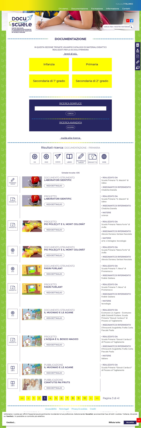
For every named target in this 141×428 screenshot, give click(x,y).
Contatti (126, 9)
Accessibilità (51, 409)
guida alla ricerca (70, 138)
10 (84, 398)
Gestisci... (10, 422)
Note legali (64, 409)
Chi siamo (63, 9)
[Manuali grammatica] (137, 50)
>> (97, 398)
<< (22, 398)
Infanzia (49, 64)
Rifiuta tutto (114, 422)
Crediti (93, 409)
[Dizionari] (137, 45)
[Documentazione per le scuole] (137, 56)
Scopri (70, 127)
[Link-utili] (137, 62)
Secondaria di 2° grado (92, 81)
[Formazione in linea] (137, 67)
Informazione (112, 9)
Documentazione (79, 9)
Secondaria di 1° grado (49, 81)
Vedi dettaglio (54, 186)
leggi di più (70, 54)
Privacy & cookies (79, 409)
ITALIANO (128, 4)
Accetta (130, 422)
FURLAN (119, 4)
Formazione (97, 9)
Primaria (92, 64)
